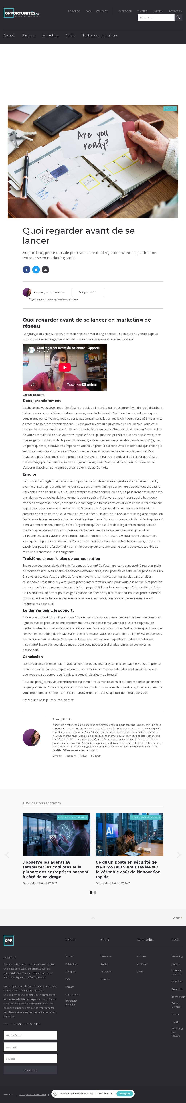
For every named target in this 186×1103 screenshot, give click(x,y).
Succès (175, 964)
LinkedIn (158, 11)
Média (93, 292)
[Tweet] (36, 269)
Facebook (71, 755)
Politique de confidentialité (32, 1094)
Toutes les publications (100, 35)
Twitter (83, 755)
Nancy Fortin (45, 292)
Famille (175, 1022)
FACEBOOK (125, 11)
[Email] (45, 269)
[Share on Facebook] (26, 269)
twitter (142, 11)
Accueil (9, 35)
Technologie (177, 996)
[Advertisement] (93, 71)
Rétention (177, 989)
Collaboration (70, 994)
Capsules (170, 108)
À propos (70, 971)
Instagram (96, 755)
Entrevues (177, 981)
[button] (28, 36)
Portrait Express (176, 1005)
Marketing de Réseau (57, 299)
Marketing (141, 964)
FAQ (88, 11)
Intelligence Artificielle (72, 817)
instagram (175, 11)
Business (141, 956)
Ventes (175, 1014)
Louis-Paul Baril (35, 883)
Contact (101, 11)
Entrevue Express (177, 972)
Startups (73, 299)
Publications (70, 964)
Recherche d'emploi (70, 1002)
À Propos (74, 11)
